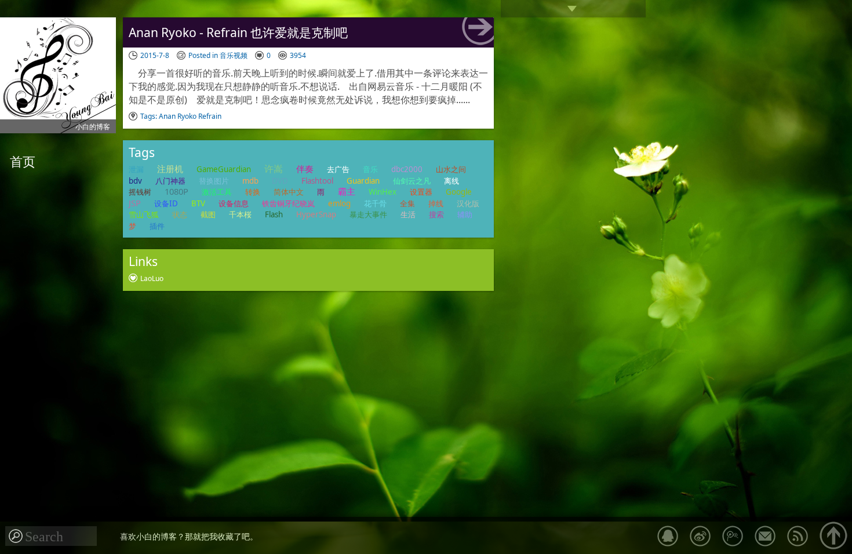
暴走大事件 (368, 214)
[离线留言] (667, 536)
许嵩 (273, 168)
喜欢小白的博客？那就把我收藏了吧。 (189, 536)
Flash (274, 214)
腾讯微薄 (732, 536)
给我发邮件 (765, 536)
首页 (22, 161)
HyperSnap (316, 214)
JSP (135, 203)
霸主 (346, 191)
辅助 (464, 214)
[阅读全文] (478, 31)
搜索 (436, 214)
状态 (179, 214)
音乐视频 (233, 55)
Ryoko (186, 116)
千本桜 (240, 214)
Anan (167, 116)
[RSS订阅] (797, 536)
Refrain (209, 116)
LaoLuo (151, 278)
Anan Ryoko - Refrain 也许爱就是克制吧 (238, 32)
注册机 (170, 168)
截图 (208, 214)
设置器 (421, 192)
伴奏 (305, 168)
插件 (157, 226)
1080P (176, 191)
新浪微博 (700, 536)
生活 (408, 214)
